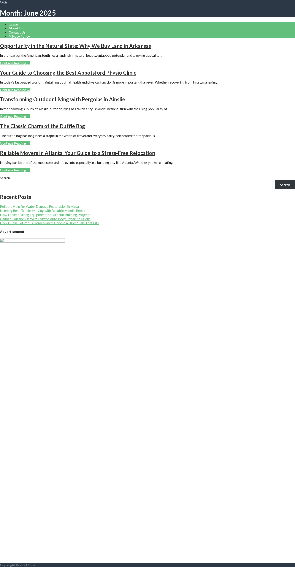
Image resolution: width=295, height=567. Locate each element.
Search (5, 178)
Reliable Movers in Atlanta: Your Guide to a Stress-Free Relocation (77, 153)
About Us (16, 28)
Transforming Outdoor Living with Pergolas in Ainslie (62, 99)
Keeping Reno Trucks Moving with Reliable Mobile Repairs (43, 210)
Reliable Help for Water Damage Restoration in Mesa (39, 206)
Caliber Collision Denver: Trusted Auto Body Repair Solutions (45, 219)
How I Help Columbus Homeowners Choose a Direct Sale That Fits (49, 223)
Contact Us (17, 32)
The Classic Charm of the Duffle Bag (42, 126)
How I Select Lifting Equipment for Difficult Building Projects (45, 215)
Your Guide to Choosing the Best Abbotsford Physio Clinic (68, 72)
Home (13, 24)
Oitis (3, 2)
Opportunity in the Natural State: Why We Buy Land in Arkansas (75, 46)
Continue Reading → (15, 63)
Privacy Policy (19, 36)
